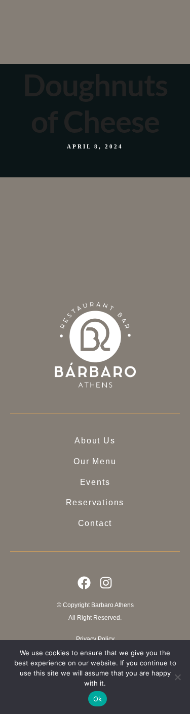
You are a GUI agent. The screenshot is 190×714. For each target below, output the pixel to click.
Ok (97, 699)
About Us (84, 29)
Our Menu (86, 41)
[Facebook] (84, 582)
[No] (177, 677)
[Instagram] (106, 582)
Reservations (92, 70)
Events (81, 55)
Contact (82, 83)
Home (80, 16)
